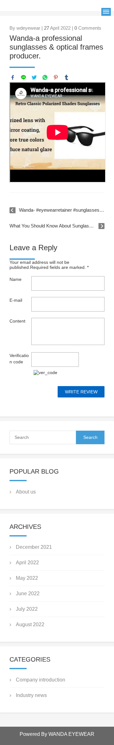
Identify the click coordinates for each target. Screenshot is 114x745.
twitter (34, 77)
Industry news (31, 695)
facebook (13, 77)
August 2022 (30, 624)
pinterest (56, 77)
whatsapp (45, 77)
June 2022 (28, 593)
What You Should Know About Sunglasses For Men (57, 225)
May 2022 (27, 578)
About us (26, 491)
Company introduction (40, 679)
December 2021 (34, 547)
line (23, 77)
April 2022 (27, 562)
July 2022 (27, 609)
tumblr (66, 77)
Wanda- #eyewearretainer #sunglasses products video (61, 210)
